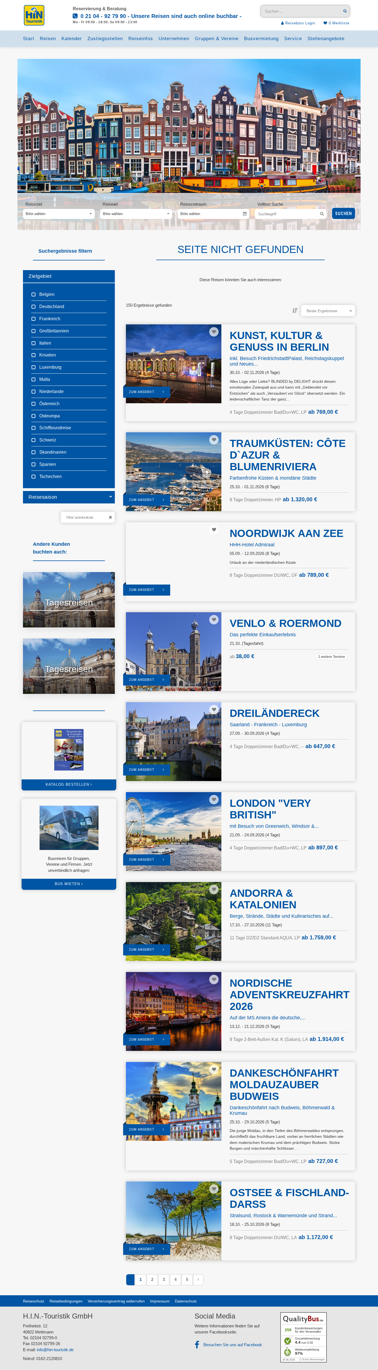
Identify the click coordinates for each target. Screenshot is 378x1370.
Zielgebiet (40, 276)
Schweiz (47, 440)
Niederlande (51, 391)
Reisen (48, 38)
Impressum (160, 1301)
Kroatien (47, 355)
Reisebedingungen (66, 1301)
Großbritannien (53, 331)
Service (293, 38)
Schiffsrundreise (54, 427)
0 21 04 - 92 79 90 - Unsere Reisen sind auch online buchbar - (160, 16)
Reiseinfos (140, 38)
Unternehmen (174, 38)
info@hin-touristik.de (55, 1349)
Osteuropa (49, 415)
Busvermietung (261, 38)
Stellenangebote (326, 38)
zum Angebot (141, 392)
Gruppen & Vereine (217, 38)
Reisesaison (43, 497)
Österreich (48, 403)
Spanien (47, 464)
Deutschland (51, 306)
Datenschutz (186, 1301)
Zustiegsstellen (105, 38)
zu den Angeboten (52, 617)
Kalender (71, 38)
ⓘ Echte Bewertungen (312, 1359)
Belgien (46, 294)
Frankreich (49, 318)
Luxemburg (49, 367)
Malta (44, 379)
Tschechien (50, 476)
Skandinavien (52, 452)
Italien (44, 343)
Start (28, 38)
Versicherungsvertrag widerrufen (116, 1301)
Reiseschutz (33, 1301)
